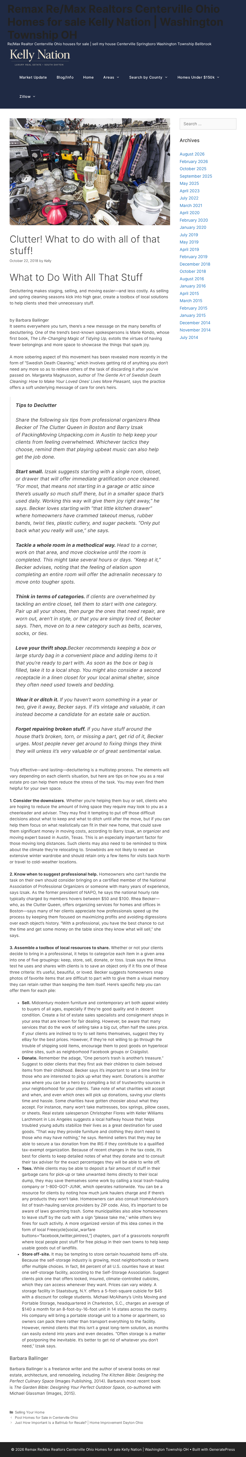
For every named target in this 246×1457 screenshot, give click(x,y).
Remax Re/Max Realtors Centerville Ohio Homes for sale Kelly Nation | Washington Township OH (115, 21)
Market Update (33, 77)
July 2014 (189, 337)
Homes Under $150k (196, 77)
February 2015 (193, 308)
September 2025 (196, 176)
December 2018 (195, 264)
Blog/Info (65, 77)
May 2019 (189, 242)
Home (88, 77)
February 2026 (194, 161)
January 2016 (193, 286)
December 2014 (195, 322)
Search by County (146, 77)
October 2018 (193, 271)
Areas (108, 77)
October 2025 (193, 168)
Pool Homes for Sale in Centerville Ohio (46, 1417)
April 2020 (190, 212)
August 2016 (192, 278)
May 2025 (189, 183)
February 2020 (194, 220)
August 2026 (192, 154)
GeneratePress (222, 1449)
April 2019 (189, 249)
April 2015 (189, 293)
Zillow (25, 96)
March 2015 (191, 300)
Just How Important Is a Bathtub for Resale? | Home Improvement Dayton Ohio (79, 1422)
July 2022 (189, 198)
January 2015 (193, 315)
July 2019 (189, 234)
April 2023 (190, 190)
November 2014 (195, 330)
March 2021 (191, 205)
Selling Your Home (29, 1412)
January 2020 (193, 227)
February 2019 (194, 256)
